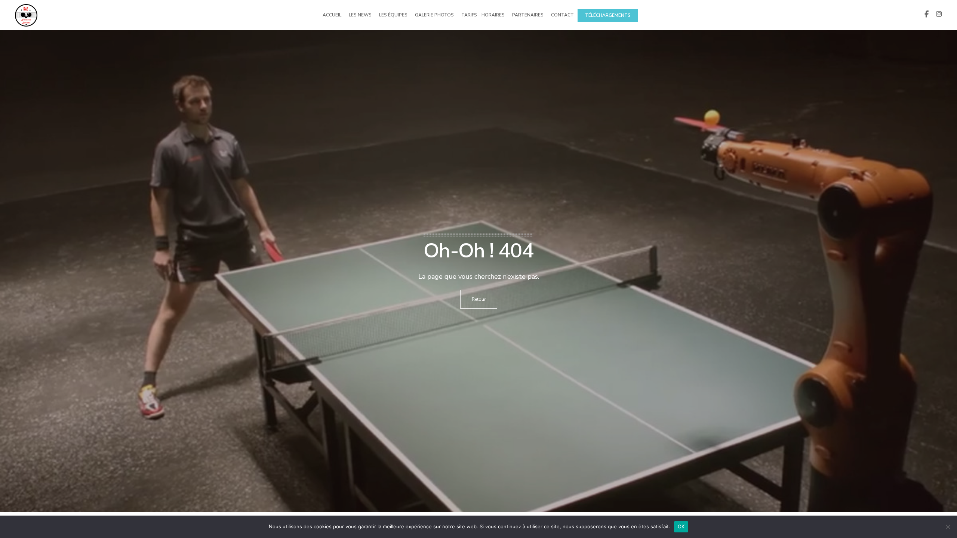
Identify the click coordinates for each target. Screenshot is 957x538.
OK (681, 526)
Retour (479, 299)
